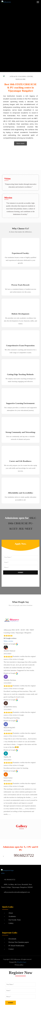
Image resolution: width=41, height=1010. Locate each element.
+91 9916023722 (9, 879)
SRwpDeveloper (21, 962)
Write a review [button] (8, 641)
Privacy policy (19, 965)
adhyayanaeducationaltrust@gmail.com (17, 892)
